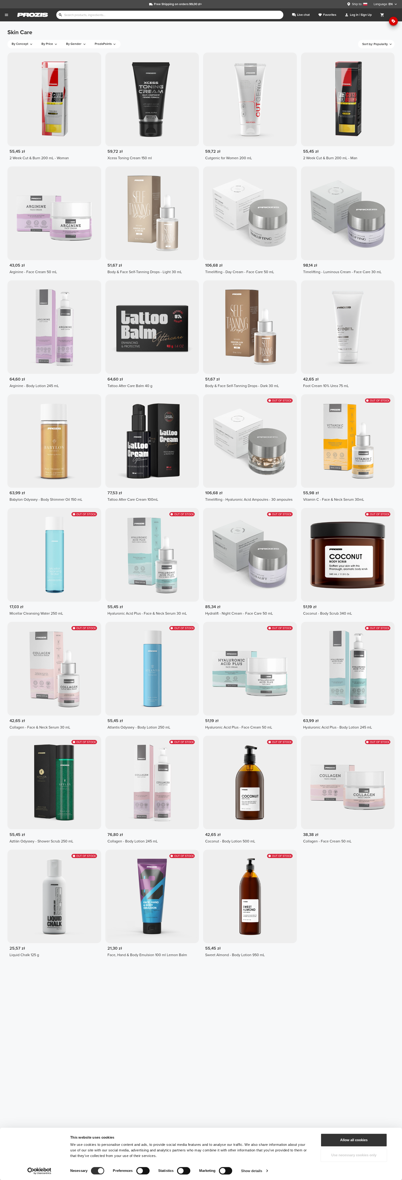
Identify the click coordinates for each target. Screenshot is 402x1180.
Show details (251, 1171)
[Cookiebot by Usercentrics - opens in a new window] (39, 1170)
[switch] (143, 1170)
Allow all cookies (354, 1140)
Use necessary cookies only (353, 1155)
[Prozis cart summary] (382, 14)
